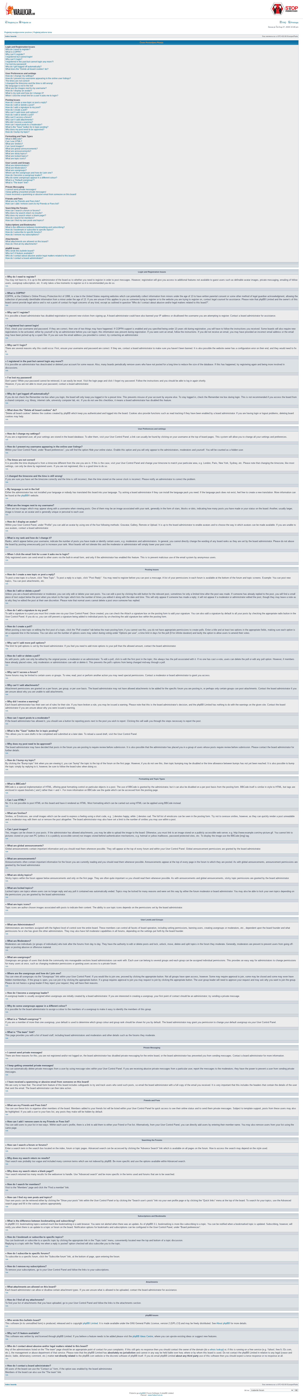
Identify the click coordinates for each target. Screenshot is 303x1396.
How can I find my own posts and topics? (24, 220)
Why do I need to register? (17, 49)
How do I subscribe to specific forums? (23, 232)
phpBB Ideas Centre (143, 1336)
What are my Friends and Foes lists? (22, 201)
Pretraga (294, 22)
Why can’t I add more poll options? (21, 112)
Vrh (6, 286)
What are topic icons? (15, 158)
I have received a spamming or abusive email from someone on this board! (40, 194)
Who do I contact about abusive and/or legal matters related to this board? (40, 255)
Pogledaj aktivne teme (42, 32)
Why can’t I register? (15, 54)
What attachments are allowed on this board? (26, 241)
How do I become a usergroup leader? (23, 175)
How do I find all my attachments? (21, 244)
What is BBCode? (13, 139)
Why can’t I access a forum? (18, 117)
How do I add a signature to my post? (23, 107)
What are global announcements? (21, 148)
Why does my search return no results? (23, 213)
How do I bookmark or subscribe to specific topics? (29, 229)
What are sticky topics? (16, 153)
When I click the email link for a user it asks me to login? (31, 95)
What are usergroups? (16, 170)
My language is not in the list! (19, 86)
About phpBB (223, 1323)
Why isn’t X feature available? (19, 253)
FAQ (284, 22)
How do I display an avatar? (18, 90)
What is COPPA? (13, 52)
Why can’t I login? (13, 59)
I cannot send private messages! (20, 189)
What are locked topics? (16, 156)
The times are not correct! (17, 81)
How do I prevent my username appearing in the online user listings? (38, 78)
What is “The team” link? (16, 182)
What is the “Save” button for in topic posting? (26, 127)
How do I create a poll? (16, 110)
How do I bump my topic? (17, 132)
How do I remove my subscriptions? (22, 234)
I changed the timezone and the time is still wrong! (29, 83)
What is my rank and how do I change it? (24, 93)
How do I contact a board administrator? (24, 258)
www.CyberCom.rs (155, 1395)
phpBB (24, 495)
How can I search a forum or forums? (22, 210)
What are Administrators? (17, 165)
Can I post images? (14, 146)
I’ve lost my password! (15, 64)
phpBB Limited (90, 1323)
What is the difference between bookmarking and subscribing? (35, 227)
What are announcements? (18, 151)
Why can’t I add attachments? (19, 119)
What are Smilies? (14, 144)
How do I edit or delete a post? (19, 105)
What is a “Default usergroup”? (20, 180)
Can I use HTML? (13, 141)
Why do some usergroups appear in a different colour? (31, 177)
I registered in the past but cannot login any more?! (29, 61)
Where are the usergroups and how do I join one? (29, 173)
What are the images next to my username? (26, 88)
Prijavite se (26, 22)
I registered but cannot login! (18, 57)
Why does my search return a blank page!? (25, 215)
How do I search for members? (20, 218)
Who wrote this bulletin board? (19, 251)
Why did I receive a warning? (19, 122)
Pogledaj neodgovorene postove (18, 32)
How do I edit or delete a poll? (19, 115)
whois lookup (216, 1349)
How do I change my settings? (19, 76)
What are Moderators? (16, 168)
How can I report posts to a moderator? (23, 124)
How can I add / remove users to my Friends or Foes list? (32, 203)
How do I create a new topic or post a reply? (26, 102)
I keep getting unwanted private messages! (25, 192)
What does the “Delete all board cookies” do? (26, 69)
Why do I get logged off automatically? (23, 66)
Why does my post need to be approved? (24, 129)
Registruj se (12, 22)
